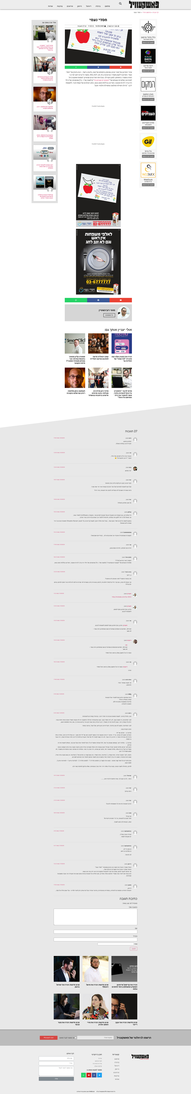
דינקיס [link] (129, 640)
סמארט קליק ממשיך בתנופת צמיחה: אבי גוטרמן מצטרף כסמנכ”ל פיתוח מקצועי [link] (75, 360)
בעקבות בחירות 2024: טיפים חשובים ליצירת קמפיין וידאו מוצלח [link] (45, 136)
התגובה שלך (133, 907)
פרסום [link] (107, 6)
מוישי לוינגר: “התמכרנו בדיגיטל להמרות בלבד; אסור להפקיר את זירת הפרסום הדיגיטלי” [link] (123, 394)
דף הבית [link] (156, 12)
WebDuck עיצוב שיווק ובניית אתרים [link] (86, 1091)
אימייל (135, 936)
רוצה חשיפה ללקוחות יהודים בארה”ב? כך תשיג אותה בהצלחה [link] (45, 166)
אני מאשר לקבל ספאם (66, 1038)
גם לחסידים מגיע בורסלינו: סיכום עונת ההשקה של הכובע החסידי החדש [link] (45, 196)
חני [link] (126, 645)
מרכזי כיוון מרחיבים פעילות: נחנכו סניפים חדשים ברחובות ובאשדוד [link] (98, 393)
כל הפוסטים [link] (109, 315)
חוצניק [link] (129, 593)
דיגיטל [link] (88, 6)
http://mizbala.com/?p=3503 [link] (121, 597)
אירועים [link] (70, 6)
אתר (135, 944)
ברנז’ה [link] (98, 6)
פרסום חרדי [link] (147, 12)
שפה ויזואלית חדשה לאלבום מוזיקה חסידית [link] (99, 358)
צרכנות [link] (59, 6)
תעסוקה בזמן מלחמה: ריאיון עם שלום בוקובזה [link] (76, 392)
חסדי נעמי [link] (98, 20)
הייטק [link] (79, 6)
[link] (144, 4)
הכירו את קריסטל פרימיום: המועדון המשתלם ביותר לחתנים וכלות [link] (124, 987)
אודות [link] (50, 6)
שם (136, 928)
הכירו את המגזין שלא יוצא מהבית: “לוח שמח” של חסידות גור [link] (122, 359)
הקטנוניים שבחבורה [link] (101, 80)
